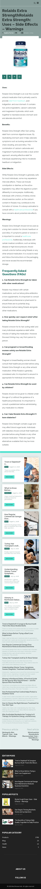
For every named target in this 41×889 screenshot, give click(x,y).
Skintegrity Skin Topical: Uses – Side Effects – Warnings (9, 734)
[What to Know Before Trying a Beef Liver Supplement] (31, 496)
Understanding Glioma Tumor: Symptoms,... (10, 571)
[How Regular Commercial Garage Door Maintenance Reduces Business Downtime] (31, 523)
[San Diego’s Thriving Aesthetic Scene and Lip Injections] (7, 812)
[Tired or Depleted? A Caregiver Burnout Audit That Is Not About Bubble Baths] (31, 469)
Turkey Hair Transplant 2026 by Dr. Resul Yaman (20, 658)
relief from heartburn (17, 101)
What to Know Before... (10, 489)
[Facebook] (4, 77)
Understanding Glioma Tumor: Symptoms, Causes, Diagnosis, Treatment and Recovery (19, 668)
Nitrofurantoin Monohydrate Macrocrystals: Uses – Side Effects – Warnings (30, 736)
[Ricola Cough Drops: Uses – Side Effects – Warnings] (6, 802)
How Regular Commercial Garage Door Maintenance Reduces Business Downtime (18, 645)
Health (7, 548)
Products (8, 493)
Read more (9, 476)
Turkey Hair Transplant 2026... (12, 545)
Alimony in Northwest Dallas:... (12, 599)
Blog (6, 466)
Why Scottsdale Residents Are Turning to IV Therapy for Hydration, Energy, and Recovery (19, 715)
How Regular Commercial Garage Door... (12, 516)
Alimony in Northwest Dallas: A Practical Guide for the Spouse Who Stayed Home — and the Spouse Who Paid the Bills (19, 680)
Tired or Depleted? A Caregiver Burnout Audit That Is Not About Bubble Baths (19, 625)
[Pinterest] (14, 77)
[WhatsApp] (19, 77)
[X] (9, 77)
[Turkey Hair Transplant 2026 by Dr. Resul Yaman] (31, 551)
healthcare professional (23, 210)
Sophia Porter (9, 33)
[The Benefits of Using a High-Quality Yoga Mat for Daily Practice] (7, 821)
